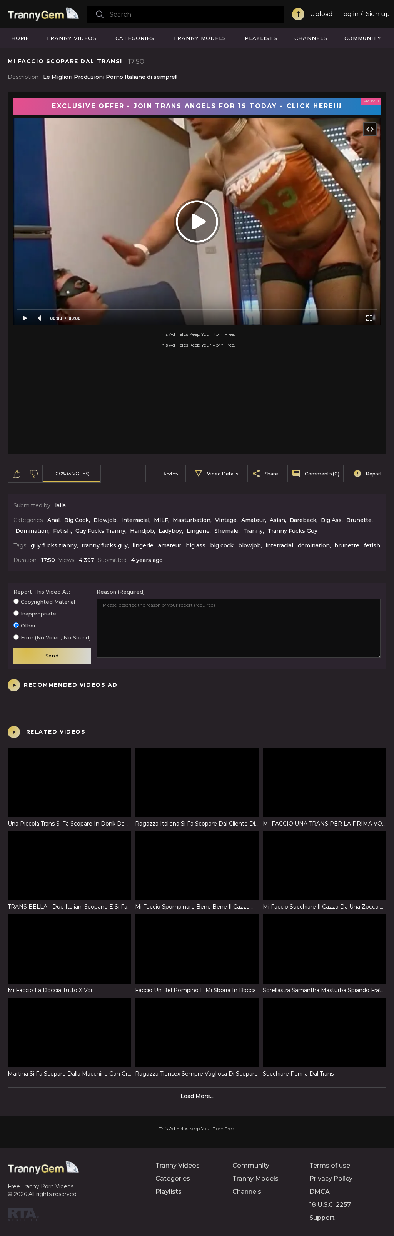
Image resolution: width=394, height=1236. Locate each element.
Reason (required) (121, 592)
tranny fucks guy (105, 545)
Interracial (135, 520)
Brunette (359, 520)
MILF (161, 520)
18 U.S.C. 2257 (330, 1204)
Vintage (226, 520)
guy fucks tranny (54, 545)
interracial (279, 545)
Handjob (142, 530)
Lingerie (198, 530)
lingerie (143, 545)
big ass (195, 545)
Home (20, 38)
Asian (277, 520)
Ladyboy (170, 530)
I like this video (16, 473)
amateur (169, 545)
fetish (372, 545)
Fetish (62, 530)
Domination (31, 530)
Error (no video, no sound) (56, 637)
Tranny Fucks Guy (292, 530)
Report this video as (41, 592)
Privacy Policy (330, 1178)
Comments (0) (322, 474)
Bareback (303, 520)
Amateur (253, 520)
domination (314, 545)
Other (28, 625)
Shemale (226, 530)
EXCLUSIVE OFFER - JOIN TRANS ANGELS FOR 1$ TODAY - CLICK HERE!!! (197, 106)
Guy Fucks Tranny (100, 530)
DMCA (319, 1191)
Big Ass (331, 520)
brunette (346, 545)
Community (362, 38)
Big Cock (76, 520)
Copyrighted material (48, 602)
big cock (222, 545)
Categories (134, 38)
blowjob (249, 545)
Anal (53, 520)
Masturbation (191, 520)
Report (374, 474)
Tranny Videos (71, 38)
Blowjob (105, 520)
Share (271, 474)
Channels (310, 38)
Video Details (222, 474)
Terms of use (329, 1165)
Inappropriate (38, 613)
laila (60, 505)
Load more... (197, 1096)
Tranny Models (199, 38)
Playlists (261, 38)
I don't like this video (34, 473)
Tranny (253, 530)
